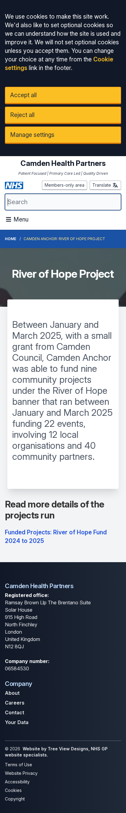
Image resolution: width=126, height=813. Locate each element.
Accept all (23, 95)
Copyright (15, 798)
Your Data (16, 722)
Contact (14, 712)
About (12, 693)
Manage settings (32, 134)
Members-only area (64, 185)
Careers (14, 703)
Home (10, 238)
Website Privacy (21, 773)
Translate (101, 185)
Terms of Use (18, 764)
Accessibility (17, 781)
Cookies (13, 790)
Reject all (22, 115)
